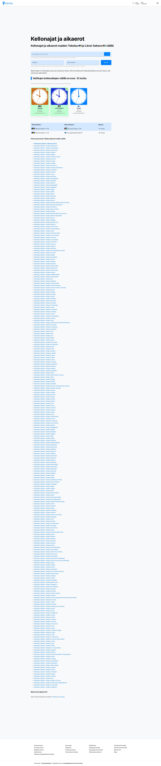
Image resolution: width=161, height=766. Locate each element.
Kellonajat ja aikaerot (57, 39)
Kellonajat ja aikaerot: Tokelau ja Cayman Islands (46, 228)
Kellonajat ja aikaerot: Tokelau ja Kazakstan (45, 370)
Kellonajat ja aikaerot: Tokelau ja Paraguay (45, 517)
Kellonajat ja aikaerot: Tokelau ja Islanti (44, 340)
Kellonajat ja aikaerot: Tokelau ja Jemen (44, 357)
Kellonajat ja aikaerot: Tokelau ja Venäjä (44, 674)
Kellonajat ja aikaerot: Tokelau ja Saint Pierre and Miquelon (49, 558)
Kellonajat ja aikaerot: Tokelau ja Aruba (44, 174)
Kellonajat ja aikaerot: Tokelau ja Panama (45, 512)
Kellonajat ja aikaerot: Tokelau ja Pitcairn (44, 521)
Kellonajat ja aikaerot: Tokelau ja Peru (44, 519)
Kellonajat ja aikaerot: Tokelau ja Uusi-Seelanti (46, 661)
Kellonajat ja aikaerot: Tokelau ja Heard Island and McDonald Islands (52, 322)
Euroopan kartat (39, 747)
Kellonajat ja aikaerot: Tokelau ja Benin (44, 194)
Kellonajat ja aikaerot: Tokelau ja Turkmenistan (46, 637)
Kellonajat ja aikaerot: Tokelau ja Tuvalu (44, 641)
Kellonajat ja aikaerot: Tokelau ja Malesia (44, 434)
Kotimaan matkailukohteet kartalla (44, 754)
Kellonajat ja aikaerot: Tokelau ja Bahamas (45, 180)
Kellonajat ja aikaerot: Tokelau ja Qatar (44, 534)
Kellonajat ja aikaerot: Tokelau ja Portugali (45, 525)
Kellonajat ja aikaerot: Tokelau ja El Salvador (45, 257)
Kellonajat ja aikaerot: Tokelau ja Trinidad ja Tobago (47, 630)
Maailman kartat (39, 750)
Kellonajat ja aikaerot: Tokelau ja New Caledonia (46, 482)
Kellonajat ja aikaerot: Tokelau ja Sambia (44, 565)
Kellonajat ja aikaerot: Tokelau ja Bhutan (44, 198)
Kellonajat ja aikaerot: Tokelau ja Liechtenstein (46, 416)
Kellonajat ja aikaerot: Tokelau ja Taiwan (44, 615)
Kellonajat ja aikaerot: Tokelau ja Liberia (44, 412)
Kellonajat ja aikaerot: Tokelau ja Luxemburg (45, 420)
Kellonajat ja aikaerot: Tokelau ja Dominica (45, 248)
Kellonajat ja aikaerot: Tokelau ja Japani (44, 355)
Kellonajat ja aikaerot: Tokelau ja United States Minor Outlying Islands (52, 654)
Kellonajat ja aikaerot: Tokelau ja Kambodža (45, 364)
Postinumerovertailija (71, 752)
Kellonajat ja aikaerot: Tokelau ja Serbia (44, 578)
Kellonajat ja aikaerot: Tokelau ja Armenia (45, 172)
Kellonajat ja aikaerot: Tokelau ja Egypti (44, 255)
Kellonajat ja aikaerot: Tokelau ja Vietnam (45, 676)
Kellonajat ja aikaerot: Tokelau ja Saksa (44, 562)
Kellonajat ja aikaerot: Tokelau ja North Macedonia (47, 499)
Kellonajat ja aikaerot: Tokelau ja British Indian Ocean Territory (50, 213)
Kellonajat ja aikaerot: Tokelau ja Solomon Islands (47, 593)
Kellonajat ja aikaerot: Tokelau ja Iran (43, 335)
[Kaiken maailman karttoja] (8, 3)
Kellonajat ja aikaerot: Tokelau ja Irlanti (44, 338)
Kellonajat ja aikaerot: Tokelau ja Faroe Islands (46, 276)
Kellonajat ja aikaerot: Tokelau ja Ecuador (45, 252)
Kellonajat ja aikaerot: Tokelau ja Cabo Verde (46, 226)
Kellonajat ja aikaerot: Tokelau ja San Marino (45, 569)
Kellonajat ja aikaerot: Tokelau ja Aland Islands (46, 148)
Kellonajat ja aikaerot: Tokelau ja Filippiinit (45, 281)
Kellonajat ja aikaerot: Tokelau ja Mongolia (45, 462)
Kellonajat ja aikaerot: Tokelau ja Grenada (45, 300)
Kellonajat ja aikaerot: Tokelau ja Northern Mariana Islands (49, 501)
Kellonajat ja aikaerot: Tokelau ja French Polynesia (47, 285)
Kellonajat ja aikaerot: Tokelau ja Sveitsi (44, 608)
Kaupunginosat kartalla (96, 750)
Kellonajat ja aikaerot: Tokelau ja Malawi (44, 429)
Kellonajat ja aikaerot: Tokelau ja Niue (44, 490)
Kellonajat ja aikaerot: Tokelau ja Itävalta (44, 351)
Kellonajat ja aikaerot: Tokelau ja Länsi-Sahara (46, 423)
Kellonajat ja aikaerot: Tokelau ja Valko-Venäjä (46, 665)
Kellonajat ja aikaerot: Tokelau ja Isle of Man (45, 342)
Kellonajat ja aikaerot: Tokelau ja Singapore (45, 584)
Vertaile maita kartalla (120, 747)
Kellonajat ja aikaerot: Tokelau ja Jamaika (45, 353)
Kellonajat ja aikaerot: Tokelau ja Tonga (44, 628)
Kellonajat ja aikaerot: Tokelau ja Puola (44, 530)
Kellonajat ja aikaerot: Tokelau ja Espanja (44, 261)
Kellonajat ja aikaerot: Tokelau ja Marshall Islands (47, 442)
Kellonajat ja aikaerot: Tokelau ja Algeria (44, 154)
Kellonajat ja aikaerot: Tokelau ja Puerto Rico (46, 527)
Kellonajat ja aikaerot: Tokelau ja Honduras (45, 324)
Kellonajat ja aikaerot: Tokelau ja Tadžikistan (45, 613)
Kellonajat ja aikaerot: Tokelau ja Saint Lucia (45, 554)
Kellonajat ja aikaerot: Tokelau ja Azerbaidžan (46, 178)
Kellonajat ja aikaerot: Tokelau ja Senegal (45, 575)
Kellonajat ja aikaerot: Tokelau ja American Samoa (47, 156)
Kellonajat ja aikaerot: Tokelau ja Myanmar (45, 471)
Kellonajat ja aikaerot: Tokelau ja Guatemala (45, 309)
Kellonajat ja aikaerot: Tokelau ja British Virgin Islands (48, 215)
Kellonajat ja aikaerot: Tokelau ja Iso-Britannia (46, 344)
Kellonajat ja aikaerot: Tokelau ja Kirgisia (44, 379)
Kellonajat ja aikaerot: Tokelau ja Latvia (44, 405)
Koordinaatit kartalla (120, 745)
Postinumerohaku (70, 750)
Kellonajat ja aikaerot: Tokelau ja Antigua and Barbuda (48, 167)
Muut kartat (117, 750)
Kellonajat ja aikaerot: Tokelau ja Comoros (45, 237)
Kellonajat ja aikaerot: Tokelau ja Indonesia (45, 329)
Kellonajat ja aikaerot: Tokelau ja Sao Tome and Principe (49, 571)
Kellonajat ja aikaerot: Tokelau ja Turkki (44, 634)
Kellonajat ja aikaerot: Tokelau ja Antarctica (45, 165)
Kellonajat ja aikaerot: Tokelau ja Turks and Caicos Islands (49, 639)
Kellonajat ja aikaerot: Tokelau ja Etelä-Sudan (46, 270)
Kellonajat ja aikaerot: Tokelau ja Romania (45, 541)
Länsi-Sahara (61, 697)
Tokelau (54, 697)
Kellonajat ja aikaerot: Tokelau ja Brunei (44, 218)
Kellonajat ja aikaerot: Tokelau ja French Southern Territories (50, 287)
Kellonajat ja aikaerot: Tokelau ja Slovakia (45, 589)
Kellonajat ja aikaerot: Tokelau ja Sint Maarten (46, 586)
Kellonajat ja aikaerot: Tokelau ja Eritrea (44, 259)
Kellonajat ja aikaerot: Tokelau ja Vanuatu (45, 667)
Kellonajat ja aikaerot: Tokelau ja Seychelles (45, 580)
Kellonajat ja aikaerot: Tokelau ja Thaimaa (45, 621)
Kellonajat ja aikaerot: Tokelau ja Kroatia (44, 394)
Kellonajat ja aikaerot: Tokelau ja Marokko (45, 440)
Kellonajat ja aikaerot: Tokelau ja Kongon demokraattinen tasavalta (51, 386)
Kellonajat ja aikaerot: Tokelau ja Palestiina (45, 510)
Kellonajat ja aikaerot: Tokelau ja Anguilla (44, 163)
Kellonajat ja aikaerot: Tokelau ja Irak (43, 333)
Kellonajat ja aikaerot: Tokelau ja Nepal (44, 477)
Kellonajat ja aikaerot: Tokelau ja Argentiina (45, 169)
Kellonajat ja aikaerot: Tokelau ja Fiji (43, 279)
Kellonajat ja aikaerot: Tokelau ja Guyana (44, 318)
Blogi (115, 752)
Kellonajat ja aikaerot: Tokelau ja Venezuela (45, 671)
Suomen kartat (38, 745)
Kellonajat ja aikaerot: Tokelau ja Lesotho (45, 407)
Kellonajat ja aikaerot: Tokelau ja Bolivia (44, 200)
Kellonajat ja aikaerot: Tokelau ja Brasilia (44, 211)
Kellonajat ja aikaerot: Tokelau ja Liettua (44, 418)
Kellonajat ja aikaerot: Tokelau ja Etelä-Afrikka (46, 266)
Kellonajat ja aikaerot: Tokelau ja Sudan (44, 602)
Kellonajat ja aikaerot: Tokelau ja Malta (44, 438)
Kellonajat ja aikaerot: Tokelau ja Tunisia (44, 632)
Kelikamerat (92, 745)
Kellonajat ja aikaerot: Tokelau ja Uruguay (45, 658)
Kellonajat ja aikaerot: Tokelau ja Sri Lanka (45, 599)
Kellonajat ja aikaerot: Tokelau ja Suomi (45, 143)
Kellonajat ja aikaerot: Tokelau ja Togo (44, 626)
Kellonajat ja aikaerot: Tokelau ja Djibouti (44, 246)
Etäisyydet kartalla (94, 747)
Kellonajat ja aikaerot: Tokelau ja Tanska (44, 617)
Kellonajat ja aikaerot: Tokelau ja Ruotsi (44, 545)
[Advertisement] (80, 21)
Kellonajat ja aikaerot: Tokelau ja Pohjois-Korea (46, 523)
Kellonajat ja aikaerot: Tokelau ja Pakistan (45, 506)
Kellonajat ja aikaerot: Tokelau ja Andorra (45, 159)
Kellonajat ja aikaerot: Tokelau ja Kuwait (44, 399)
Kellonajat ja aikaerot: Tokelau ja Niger (44, 486)
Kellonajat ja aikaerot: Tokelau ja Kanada (44, 368)
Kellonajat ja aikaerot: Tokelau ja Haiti (44, 320)
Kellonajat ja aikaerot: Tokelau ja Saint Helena (46, 549)
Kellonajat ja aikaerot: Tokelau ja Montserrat (45, 466)
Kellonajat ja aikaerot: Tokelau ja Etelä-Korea (45, 268)
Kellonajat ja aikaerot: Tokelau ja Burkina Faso (46, 222)
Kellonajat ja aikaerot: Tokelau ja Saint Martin (46, 556)
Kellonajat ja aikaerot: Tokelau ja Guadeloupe (46, 305)
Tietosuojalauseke (46, 763)
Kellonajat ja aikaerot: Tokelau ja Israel (44, 346)
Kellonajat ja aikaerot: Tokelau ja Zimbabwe (45, 687)
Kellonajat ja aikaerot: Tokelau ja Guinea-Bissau (46, 316)
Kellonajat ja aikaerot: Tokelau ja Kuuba (44, 396)
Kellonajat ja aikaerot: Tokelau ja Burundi (44, 224)
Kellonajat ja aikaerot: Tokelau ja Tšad (44, 643)
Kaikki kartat (37, 752)
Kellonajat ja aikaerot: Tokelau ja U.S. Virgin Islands (47, 647)
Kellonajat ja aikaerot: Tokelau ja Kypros (44, 401)
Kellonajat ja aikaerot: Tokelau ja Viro (43, 678)
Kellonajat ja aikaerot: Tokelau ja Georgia (44, 294)
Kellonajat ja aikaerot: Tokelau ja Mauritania (45, 447)
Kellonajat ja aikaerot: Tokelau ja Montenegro (46, 464)
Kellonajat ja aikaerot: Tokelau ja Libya (44, 414)
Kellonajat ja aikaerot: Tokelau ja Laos (44, 403)
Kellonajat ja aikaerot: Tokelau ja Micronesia (45, 455)
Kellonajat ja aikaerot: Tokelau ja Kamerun (45, 366)
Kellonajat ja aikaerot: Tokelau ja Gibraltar (45, 298)
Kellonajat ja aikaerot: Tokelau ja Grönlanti (45, 303)
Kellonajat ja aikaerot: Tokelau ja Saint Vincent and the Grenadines (51, 560)
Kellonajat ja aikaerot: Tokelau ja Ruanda (44, 543)
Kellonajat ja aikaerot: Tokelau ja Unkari (44, 656)
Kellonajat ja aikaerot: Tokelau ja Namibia (44, 473)
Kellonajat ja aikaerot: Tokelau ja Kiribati (44, 381)
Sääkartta (68, 747)
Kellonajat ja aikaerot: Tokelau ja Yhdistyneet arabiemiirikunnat (50, 682)
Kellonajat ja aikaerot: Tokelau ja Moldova (45, 458)
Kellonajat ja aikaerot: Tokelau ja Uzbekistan (45, 663)
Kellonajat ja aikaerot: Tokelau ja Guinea (44, 314)
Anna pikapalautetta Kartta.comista (73, 763)
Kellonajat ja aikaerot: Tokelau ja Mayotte (45, 451)
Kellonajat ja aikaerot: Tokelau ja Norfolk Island (46, 493)
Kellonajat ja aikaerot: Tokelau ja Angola (44, 161)
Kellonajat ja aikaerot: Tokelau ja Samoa (44, 567)
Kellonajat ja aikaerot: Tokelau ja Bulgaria (45, 220)
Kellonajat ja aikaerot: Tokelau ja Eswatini (45, 263)
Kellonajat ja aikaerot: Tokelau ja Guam (44, 307)
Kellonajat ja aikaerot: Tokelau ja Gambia (44, 292)
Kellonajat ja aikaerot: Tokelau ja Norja (44, 495)
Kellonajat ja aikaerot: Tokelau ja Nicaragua (45, 484)
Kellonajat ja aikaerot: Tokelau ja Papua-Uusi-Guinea (47, 514)
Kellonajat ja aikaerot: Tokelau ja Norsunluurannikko (47, 497)
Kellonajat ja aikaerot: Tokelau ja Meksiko (45, 453)
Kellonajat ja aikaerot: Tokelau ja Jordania (45, 362)
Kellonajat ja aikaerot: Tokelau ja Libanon (44, 410)
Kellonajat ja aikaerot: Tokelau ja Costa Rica (45, 242)
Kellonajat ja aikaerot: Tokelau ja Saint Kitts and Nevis (48, 551)
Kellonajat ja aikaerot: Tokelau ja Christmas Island (47, 233)
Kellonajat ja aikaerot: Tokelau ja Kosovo (44, 390)
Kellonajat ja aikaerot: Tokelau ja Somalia (44, 595)
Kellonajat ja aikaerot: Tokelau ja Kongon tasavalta (47, 388)
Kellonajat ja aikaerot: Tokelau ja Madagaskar (46, 427)
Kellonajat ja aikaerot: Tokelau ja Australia (45, 176)
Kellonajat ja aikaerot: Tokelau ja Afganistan (45, 145)
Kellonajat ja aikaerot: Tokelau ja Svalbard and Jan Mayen (49, 606)
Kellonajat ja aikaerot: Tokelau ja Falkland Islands (47, 274)
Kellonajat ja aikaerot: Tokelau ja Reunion (45, 538)
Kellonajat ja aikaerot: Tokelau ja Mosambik (45, 469)
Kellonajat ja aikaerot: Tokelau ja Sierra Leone (46, 582)
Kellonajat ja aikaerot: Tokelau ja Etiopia (44, 272)
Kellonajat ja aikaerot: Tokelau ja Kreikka (44, 392)
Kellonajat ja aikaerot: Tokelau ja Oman (44, 503)
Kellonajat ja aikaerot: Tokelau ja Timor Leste (46, 623)
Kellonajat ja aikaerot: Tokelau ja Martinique (45, 444)
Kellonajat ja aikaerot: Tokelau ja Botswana (45, 207)
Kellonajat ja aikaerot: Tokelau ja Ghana (44, 296)
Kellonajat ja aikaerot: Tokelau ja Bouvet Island (46, 209)
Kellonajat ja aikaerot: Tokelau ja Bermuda (45, 196)
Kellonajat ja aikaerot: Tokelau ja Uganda (45, 650)
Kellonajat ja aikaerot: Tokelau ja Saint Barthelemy (47, 547)
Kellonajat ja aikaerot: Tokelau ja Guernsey (45, 311)
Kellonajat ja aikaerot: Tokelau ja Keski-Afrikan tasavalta (49, 375)
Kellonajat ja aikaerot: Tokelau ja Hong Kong (45, 327)
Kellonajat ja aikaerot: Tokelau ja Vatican (44, 669)
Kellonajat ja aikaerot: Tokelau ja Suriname (45, 604)
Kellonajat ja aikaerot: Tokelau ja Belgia (44, 189)
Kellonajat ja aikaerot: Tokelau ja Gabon (44, 290)
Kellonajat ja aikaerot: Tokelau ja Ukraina (44, 652)
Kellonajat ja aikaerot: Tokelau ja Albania (44, 152)
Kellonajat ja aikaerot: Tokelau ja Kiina (44, 377)
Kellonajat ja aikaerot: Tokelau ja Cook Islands (46, 239)
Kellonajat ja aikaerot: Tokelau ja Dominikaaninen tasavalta (49, 250)
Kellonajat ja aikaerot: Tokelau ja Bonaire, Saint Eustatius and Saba (51, 202)
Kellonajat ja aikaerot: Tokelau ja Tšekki (44, 645)
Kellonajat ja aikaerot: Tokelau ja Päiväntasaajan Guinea (48, 532)
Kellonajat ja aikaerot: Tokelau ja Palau (44, 508)
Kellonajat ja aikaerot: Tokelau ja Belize (44, 191)
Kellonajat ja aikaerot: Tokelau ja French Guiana (46, 283)
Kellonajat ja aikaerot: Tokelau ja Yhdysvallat (45, 685)
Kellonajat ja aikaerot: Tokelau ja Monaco (45, 460)
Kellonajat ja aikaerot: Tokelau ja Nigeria (44, 488)
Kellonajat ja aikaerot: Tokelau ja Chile (44, 231)
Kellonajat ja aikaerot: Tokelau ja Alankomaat (46, 150)
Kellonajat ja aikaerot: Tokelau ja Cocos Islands (46, 235)
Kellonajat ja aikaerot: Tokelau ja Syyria (44, 610)
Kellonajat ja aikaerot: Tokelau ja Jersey (44, 359)
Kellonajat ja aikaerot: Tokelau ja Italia (44, 348)
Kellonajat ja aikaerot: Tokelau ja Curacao (45, 244)
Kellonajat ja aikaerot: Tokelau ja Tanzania (45, 619)
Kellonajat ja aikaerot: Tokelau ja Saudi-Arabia (46, 573)
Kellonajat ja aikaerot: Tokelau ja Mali (43, 436)
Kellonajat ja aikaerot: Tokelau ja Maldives (45, 431)
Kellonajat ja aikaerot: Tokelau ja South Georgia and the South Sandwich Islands (55, 597)
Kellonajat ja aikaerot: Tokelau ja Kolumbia (45, 383)
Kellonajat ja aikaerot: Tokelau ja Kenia (44, 372)
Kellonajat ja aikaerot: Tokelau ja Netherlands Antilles (48, 479)
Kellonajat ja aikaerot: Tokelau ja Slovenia (45, 591)
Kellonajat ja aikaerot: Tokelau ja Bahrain (44, 183)
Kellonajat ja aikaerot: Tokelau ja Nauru (44, 475)
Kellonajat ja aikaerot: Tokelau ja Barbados (45, 187)
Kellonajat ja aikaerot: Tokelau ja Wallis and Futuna (47, 680)
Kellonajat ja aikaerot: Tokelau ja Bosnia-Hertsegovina (48, 204)
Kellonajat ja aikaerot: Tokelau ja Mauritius (45, 449)
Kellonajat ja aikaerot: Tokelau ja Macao (44, 425)
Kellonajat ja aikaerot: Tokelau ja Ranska (44, 536)
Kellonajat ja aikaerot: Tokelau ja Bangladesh (46, 185)
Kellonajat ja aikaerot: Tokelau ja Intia (43, 331)
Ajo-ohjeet (68, 745)
